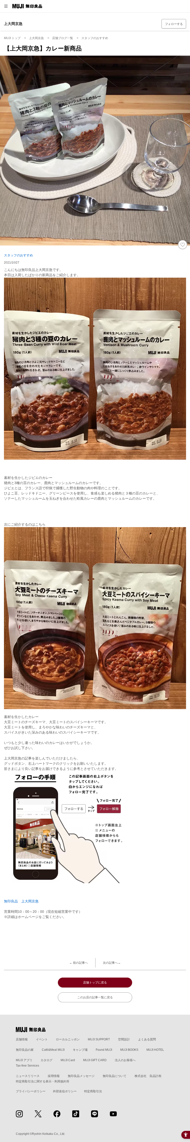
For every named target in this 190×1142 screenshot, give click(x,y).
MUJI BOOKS (129, 1050)
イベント (42, 1039)
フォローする (174, 24)
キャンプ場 (80, 1050)
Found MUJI (104, 1050)
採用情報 (54, 1076)
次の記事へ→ (112, 962)
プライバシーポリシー (31, 1091)
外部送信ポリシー (65, 1091)
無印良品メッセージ (81, 1076)
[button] (6, 6)
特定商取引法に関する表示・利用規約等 (42, 1081)
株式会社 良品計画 (148, 1076)
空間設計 (124, 1039)
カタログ (46, 1060)
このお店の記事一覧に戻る (95, 997)
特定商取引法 (93, 1091)
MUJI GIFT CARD (95, 1060)
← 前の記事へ (78, 962)
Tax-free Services (27, 1065)
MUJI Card (68, 1060)
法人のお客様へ (125, 1060)
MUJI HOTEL (155, 1050)
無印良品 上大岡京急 (21, 901)
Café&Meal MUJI (53, 1050)
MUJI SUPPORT (99, 1039)
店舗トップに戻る (95, 982)
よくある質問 (147, 1039)
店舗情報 (22, 1039)
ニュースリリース (28, 1076)
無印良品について (114, 1076)
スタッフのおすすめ (18, 255)
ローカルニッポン (68, 1039)
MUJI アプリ (24, 1060)
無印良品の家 (25, 1050)
